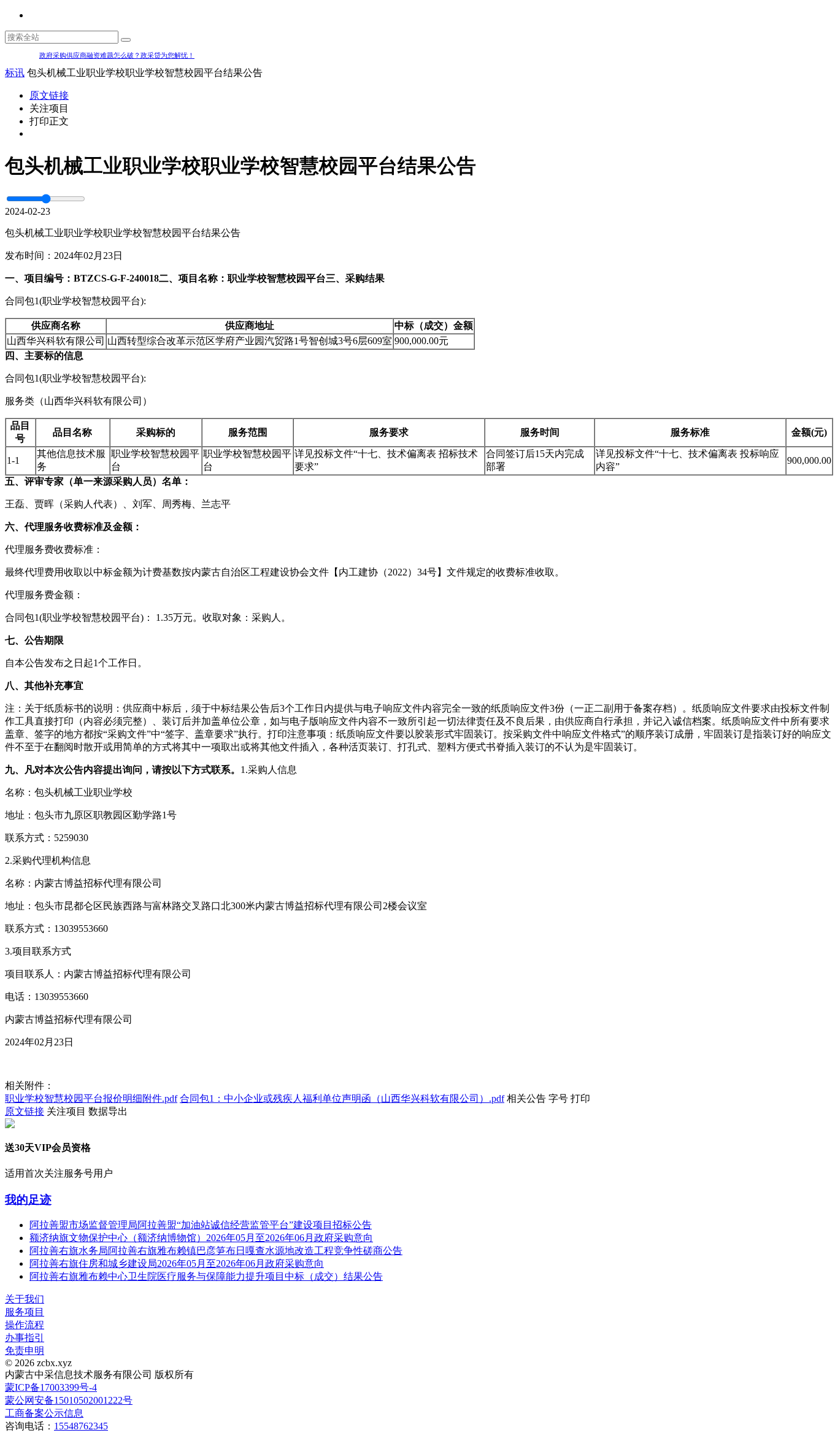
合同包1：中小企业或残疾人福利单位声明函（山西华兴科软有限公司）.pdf (342, 1098)
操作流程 (24, 1325)
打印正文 (49, 121)
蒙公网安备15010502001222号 (69, 1400)
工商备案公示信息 (44, 1413)
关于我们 (24, 1299)
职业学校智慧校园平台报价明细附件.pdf (91, 1098)
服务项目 (24, 1312)
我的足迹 (28, 1199)
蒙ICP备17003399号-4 (51, 1387)
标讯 (15, 72)
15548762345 (81, 1426)
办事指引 (24, 1337)
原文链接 (49, 95)
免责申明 (24, 1350)
